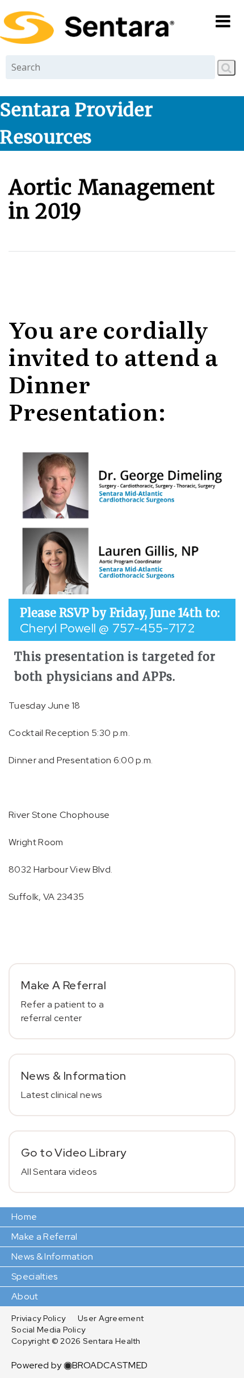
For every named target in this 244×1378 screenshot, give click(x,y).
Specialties (34, 1276)
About (25, 1296)
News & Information (52, 1256)
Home (24, 1217)
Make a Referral (44, 1237)
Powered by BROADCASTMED (79, 1365)
